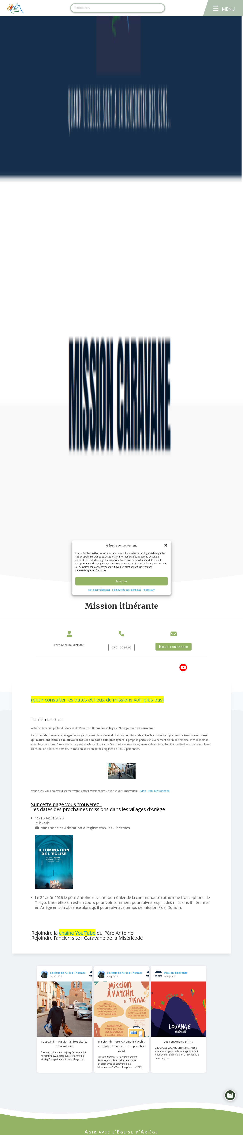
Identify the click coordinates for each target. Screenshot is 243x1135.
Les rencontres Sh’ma (178, 1041)
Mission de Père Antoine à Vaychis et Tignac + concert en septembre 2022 (121, 1046)
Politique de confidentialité (126, 589)
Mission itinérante (176, 972)
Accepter (121, 581)
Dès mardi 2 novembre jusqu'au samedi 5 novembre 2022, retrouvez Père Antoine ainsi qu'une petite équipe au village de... (63, 1056)
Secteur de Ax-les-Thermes (68, 972)
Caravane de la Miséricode (113, 937)
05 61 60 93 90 (121, 647)
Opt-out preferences (99, 589)
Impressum (149, 589)
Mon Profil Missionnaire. (155, 791)
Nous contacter (173, 646)
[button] (166, 545)
